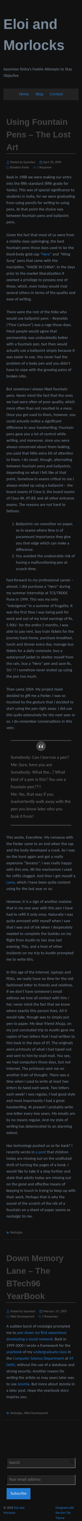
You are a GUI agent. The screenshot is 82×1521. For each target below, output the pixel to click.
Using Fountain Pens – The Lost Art (38, 134)
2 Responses (50, 1316)
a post (41, 1152)
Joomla (23, 1384)
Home (24, 94)
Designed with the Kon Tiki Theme (65, 1513)
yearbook (14, 1352)
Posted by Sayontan (22, 162)
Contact (56, 94)
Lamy (10, 883)
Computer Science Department (38, 1359)
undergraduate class (50, 1352)
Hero (46, 254)
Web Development (22, 1316)
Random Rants (19, 167)
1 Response (44, 167)
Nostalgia (16, 1232)
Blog (39, 94)
